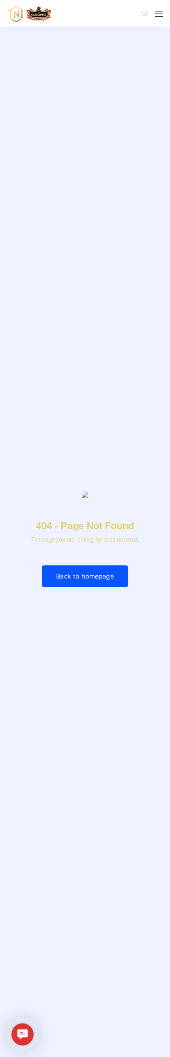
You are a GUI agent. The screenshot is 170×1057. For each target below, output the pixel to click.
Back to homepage (85, 576)
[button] (22, 1034)
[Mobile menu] (159, 14)
